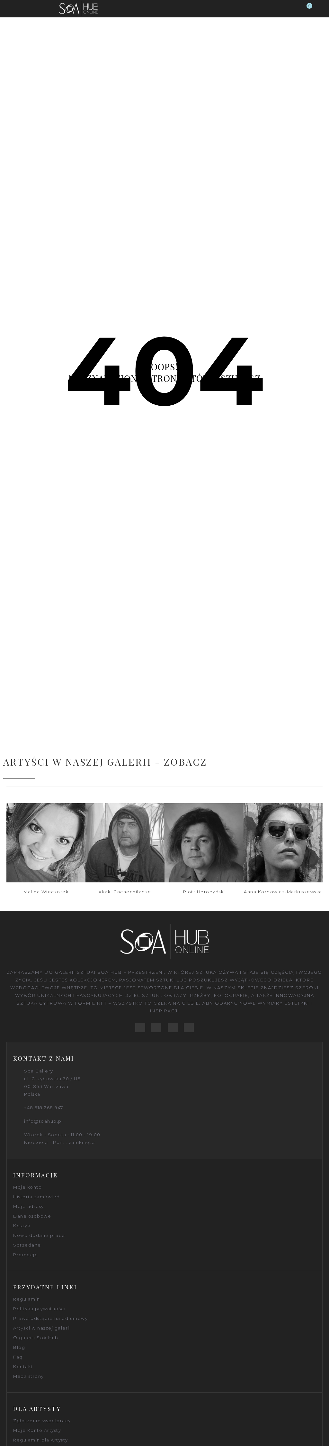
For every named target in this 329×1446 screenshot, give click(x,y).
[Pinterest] (173, 1028)
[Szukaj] (294, 8)
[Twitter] (156, 1028)
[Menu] (9, 8)
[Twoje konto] (319, 8)
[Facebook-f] (140, 1028)
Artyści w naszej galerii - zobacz (105, 761)
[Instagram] (189, 1028)
